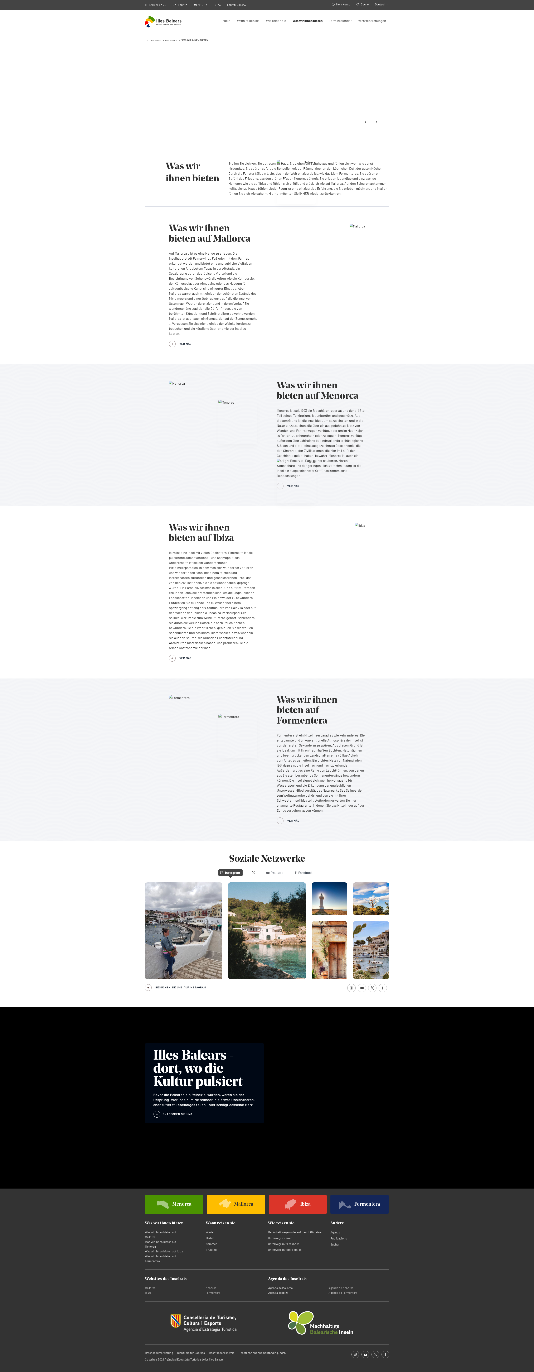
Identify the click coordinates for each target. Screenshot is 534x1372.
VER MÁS (185, 343)
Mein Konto (343, 4)
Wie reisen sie (276, 21)
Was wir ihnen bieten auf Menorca (160, 1244)
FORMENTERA (236, 5)
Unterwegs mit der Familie (284, 1249)
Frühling (211, 1249)
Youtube (277, 872)
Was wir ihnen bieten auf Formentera (160, 1258)
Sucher (334, 1244)
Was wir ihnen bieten (308, 21)
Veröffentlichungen (372, 21)
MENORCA (201, 5)
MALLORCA (180, 5)
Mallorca (150, 1288)
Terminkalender (340, 21)
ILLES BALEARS (155, 5)
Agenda (335, 1232)
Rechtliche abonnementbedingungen (262, 1352)
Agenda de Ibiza (278, 1292)
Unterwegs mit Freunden (284, 1244)
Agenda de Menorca (341, 1288)
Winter (210, 1232)
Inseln (226, 21)
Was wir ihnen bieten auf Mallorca (160, 1234)
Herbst (210, 1238)
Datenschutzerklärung (159, 1352)
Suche (365, 4)
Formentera (212, 1292)
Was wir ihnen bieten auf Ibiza (164, 1251)
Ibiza (148, 1292)
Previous (365, 121)
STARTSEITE (154, 40)
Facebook (305, 872)
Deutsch (380, 4)
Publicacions (338, 1238)
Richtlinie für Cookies (191, 1352)
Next (376, 121)
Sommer (211, 1244)
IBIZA (217, 5)
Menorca (210, 1288)
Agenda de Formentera (343, 1292)
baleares (171, 40)
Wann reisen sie (248, 21)
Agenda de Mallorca (280, 1288)
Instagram (232, 872)
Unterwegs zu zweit (280, 1238)
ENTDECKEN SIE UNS (177, 1114)
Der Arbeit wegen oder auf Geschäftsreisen (295, 1232)
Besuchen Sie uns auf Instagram (180, 987)
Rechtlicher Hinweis (221, 1352)
